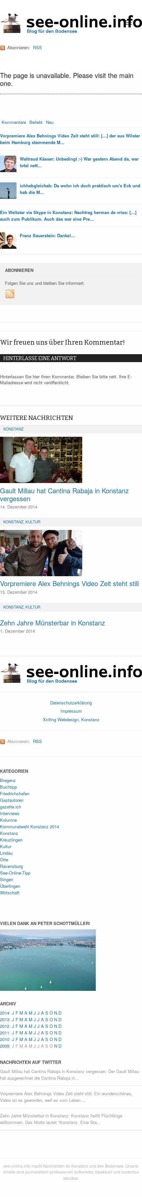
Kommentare (14, 122)
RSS (37, 47)
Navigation (128, 22)
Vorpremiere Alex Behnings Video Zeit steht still (69, 583)
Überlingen (10, 886)
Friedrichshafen (14, 793)
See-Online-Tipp (15, 873)
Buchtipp (8, 787)
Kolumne (8, 820)
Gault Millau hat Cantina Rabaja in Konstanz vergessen (64, 494)
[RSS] (10, 294)
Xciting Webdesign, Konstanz (71, 719)
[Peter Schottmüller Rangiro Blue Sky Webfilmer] (48, 987)
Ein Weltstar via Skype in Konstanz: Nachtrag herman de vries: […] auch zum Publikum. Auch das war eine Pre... (68, 215)
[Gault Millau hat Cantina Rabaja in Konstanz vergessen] (71, 460)
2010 (4, 1039)
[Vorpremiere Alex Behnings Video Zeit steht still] (71, 553)
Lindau (6, 853)
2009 (4, 1046)
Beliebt (36, 122)
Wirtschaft (9, 892)
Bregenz (8, 780)
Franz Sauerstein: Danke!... (47, 235)
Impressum (71, 711)
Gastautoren (11, 800)
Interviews (9, 813)
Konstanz (13, 428)
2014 (4, 1013)
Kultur (32, 521)
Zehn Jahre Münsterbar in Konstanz (52, 622)
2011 (4, 1032)
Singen (6, 879)
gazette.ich (10, 807)
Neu (49, 122)
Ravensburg (11, 866)
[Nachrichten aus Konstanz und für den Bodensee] (71, 31)
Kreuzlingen (11, 840)
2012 (4, 1026)
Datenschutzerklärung (71, 702)
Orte (4, 859)
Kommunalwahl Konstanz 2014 (29, 826)
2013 (4, 1019)
